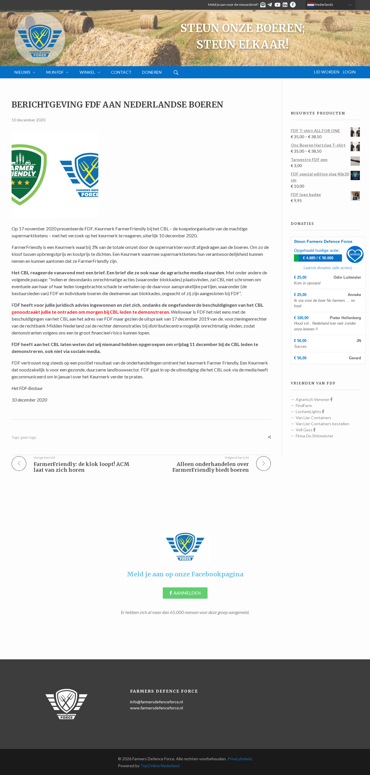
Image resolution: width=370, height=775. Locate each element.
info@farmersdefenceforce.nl (156, 701)
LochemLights (309, 411)
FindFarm (304, 405)
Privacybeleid (239, 758)
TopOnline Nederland (160, 765)
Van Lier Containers (313, 417)
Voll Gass (304, 429)
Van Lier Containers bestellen (322, 423)
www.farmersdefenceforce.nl (156, 707)
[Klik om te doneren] (355, 254)
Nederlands (323, 4)
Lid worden (326, 72)
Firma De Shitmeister (314, 435)
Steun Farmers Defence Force (323, 241)
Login (349, 72)
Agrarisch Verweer (313, 399)
